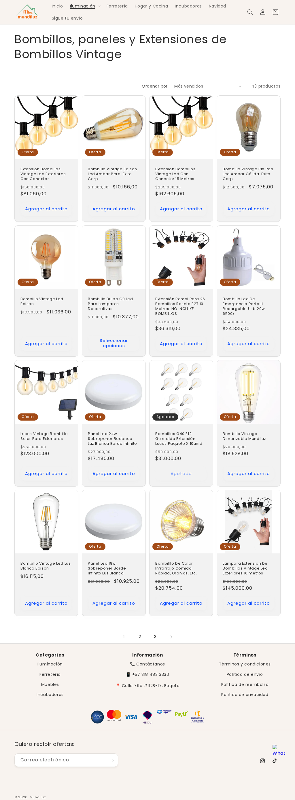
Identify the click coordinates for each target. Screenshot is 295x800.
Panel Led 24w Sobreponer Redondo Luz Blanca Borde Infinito (112, 439)
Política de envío (245, 674)
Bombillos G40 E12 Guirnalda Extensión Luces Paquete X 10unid (178, 439)
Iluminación (50, 664)
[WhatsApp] (279, 752)
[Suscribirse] (111, 760)
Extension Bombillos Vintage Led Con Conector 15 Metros (175, 174)
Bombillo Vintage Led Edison (41, 302)
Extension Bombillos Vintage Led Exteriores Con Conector (43, 174)
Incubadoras (50, 694)
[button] (85, 6)
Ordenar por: (155, 86)
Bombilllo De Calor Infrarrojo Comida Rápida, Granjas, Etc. (176, 568)
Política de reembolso (245, 684)
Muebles (50, 684)
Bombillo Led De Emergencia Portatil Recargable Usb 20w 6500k (244, 306)
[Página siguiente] (170, 637)
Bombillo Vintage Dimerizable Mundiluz (244, 436)
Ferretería (50, 674)
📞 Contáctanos (147, 664)
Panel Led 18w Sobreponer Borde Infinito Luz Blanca (107, 568)
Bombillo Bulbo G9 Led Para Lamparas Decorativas (110, 304)
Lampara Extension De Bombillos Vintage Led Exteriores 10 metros (245, 568)
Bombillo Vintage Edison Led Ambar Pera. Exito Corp (112, 174)
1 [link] (124, 636)
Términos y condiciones (245, 664)
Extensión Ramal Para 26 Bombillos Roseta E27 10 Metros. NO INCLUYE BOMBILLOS (180, 306)
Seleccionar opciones (114, 343)
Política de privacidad (244, 694)
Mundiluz (38, 797)
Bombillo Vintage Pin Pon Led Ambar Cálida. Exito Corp (248, 174)
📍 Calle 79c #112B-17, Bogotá (148, 686)
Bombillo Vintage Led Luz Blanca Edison (45, 566)
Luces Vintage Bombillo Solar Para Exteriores (44, 436)
